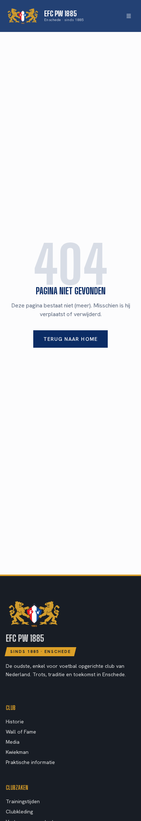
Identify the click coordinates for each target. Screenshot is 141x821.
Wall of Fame (21, 731)
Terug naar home (70, 339)
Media (13, 742)
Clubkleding (19, 811)
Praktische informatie (30, 762)
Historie (15, 721)
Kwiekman (17, 752)
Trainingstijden (23, 801)
